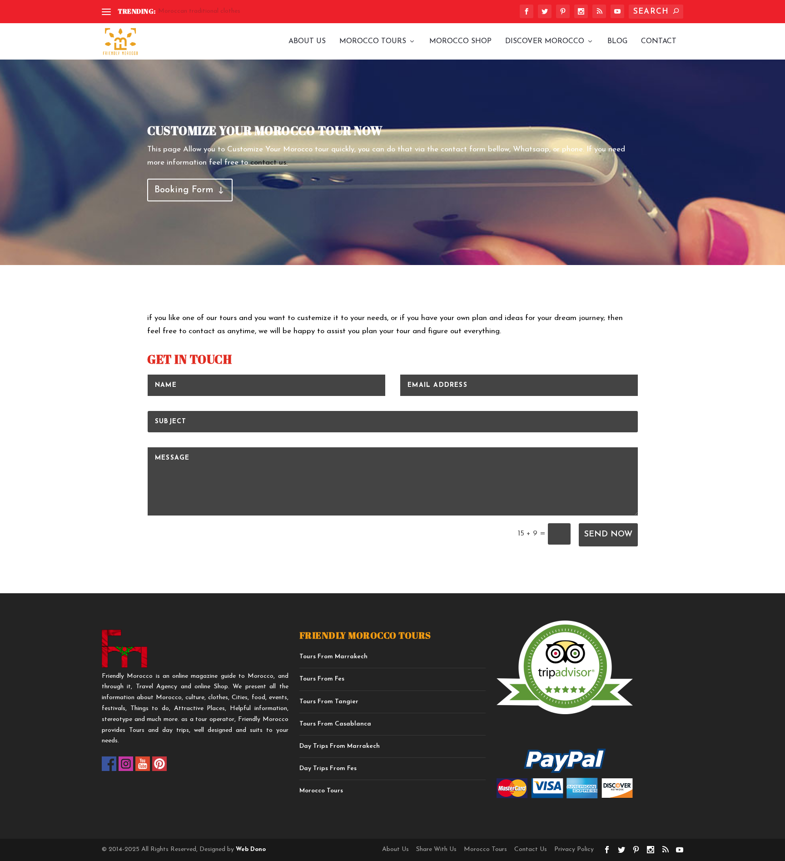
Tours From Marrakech (333, 656)
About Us (307, 41)
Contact (658, 41)
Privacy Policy (574, 849)
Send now (608, 535)
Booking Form (184, 190)
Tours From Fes (321, 679)
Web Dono (250, 849)
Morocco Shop (460, 41)
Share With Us (436, 849)
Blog (617, 41)
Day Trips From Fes (328, 768)
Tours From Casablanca (335, 724)
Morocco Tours (372, 41)
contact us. (269, 162)
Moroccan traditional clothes (199, 11)
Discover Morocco (544, 41)
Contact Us (530, 849)
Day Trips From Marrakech (339, 746)
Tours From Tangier (328, 701)
